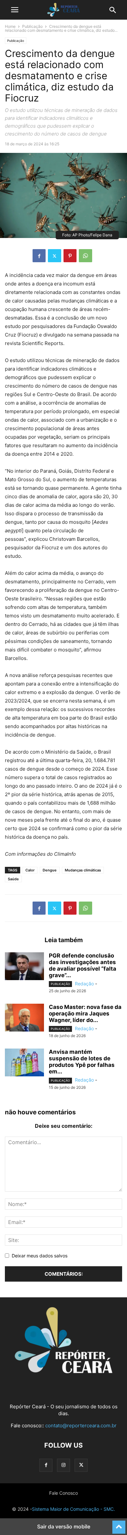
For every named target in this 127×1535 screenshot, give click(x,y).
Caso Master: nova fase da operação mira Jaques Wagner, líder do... (85, 1013)
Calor (30, 870)
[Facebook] (39, 255)
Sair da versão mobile (63, 1526)
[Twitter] (54, 255)
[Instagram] (63, 1465)
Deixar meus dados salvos (39, 1255)
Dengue (50, 870)
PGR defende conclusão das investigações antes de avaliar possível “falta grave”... (82, 965)
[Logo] (63, 1371)
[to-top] (118, 1524)
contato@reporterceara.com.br (81, 1425)
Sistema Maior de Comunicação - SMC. (73, 1509)
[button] (14, 10)
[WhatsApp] (85, 255)
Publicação (32, 26)
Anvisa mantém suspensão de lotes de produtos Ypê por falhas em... (82, 1062)
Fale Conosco (63, 1493)
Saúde (13, 879)
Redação (84, 983)
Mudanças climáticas (83, 870)
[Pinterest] (70, 255)
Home (10, 26)
